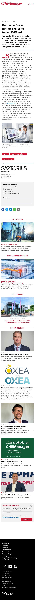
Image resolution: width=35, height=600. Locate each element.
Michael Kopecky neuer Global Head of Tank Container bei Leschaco (13, 427)
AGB (3, 585)
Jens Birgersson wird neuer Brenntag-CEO (15, 354)
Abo (3, 579)
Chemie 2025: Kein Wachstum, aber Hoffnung (16, 495)
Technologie (7, 554)
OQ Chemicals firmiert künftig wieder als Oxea (17, 388)
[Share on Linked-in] (10, 209)
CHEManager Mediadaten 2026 (11, 461)
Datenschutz (7, 583)
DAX (5, 154)
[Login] (29, 3)
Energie (5, 556)
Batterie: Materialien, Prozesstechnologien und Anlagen (12, 282)
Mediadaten (7, 577)
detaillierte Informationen (12, 193)
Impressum (6, 581)
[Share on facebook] (2, 209)
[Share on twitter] (6, 209)
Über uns (6, 575)
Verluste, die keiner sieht (9, 244)
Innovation (7, 552)
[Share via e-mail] (18, 209)
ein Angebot (8, 189)
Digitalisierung (9, 558)
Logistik (10, 424)
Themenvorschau (9, 587)
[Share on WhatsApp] (14, 209)
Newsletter (7, 571)
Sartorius (8, 159)
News (14, 21)
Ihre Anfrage (6, 198)
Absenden (26, 519)
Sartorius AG (5, 172)
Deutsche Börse (18, 154)
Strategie (6, 549)
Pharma (5, 547)
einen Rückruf (9, 191)
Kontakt (5, 573)
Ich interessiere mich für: (10, 187)
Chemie (9, 352)
